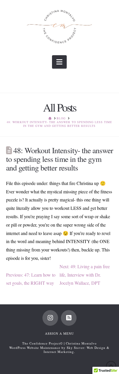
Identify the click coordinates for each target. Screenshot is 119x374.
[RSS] (69, 318)
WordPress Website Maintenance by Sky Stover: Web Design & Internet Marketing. (59, 349)
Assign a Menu (59, 333)
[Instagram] (50, 318)
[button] (59, 61)
